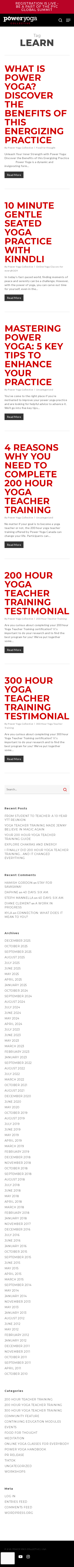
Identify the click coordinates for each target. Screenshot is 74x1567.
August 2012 (15, 1318)
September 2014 (18, 1285)
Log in (10, 1496)
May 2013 (12, 1307)
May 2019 (12, 1135)
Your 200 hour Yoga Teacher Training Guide (30, 837)
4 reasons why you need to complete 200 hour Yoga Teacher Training (31, 478)
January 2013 (16, 1313)
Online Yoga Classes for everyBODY (37, 1444)
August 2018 (15, 1179)
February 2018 (17, 1213)
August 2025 (15, 957)
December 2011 (17, 1346)
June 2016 (13, 1240)
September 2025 (18, 952)
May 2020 (12, 1107)
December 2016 (17, 1229)
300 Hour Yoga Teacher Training (33, 1410)
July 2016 (12, 1235)
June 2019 (13, 1129)
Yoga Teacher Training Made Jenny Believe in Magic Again (36, 827)
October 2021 (16, 1085)
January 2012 (16, 1340)
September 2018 (18, 1174)
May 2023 (12, 1040)
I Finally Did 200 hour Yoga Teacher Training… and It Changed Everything (37, 854)
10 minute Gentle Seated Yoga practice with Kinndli (29, 232)
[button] (68, 20)
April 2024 (13, 1024)
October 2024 (16, 990)
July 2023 (12, 1029)
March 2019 (14, 1146)
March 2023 (14, 1046)
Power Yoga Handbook (25, 1449)
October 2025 (16, 946)
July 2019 (12, 1124)
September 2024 (18, 996)
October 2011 (16, 1357)
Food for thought (45, 147)
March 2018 (14, 1207)
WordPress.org (19, 1513)
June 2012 (13, 1324)
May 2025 (12, 974)
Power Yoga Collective (20, 147)
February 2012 (17, 1335)
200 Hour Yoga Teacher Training (33, 1405)
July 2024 (12, 1007)
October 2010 (16, 1374)
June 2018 (13, 1190)
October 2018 (16, 1168)
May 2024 (12, 1018)
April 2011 (13, 1368)
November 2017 (18, 1224)
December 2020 (18, 1096)
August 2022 (15, 1068)
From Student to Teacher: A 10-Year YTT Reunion (36, 818)
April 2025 (13, 979)
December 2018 (18, 1157)
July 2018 (12, 1185)
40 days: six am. (36, 892)
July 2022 (12, 1074)
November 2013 (18, 1301)
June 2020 (13, 1102)
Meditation (14, 1438)
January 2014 (16, 1296)
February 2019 (17, 1151)
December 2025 (18, 940)
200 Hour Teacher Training (51, 618)
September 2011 (18, 1363)
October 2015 (16, 1251)
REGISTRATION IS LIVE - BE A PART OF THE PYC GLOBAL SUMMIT (37, 7)
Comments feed (18, 1507)
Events (11, 1427)
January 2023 (16, 1057)
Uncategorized (44, 389)
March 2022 (14, 1079)
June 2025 (13, 968)
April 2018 (13, 1201)
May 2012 (12, 1329)
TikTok (10, 1460)
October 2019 (16, 1113)
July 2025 (12, 963)
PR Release (14, 1455)
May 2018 (12, 1196)
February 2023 (17, 1052)
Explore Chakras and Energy (31, 844)
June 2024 (13, 1013)
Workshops (15, 1471)
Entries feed (16, 1502)
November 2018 (18, 1163)
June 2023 (13, 1035)
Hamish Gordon (19, 883)
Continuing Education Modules (33, 1421)
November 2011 (17, 1351)
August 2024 (15, 1002)
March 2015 (14, 1279)
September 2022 (18, 1063)
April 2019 (13, 1140)
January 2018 (16, 1218)
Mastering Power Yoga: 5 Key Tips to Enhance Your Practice (34, 355)
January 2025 (16, 985)
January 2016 (16, 1246)
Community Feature (22, 1416)
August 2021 (15, 1090)
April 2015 (13, 1274)
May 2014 (12, 1290)
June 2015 (12, 1263)
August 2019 (15, 1118)
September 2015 (18, 1257)
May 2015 (12, 1268)
